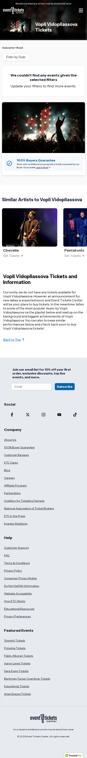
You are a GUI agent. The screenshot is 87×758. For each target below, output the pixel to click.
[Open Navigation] (81, 10)
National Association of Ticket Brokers (29, 508)
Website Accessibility (18, 593)
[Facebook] (12, 415)
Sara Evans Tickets (16, 671)
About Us (10, 440)
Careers (9, 478)
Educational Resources (19, 609)
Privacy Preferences (17, 616)
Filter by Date (15, 57)
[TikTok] (75, 415)
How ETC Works (14, 601)
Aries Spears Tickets (17, 694)
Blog (7, 470)
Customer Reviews (16, 455)
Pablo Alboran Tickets (18, 656)
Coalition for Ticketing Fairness (24, 501)
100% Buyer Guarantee (19, 447)
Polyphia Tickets (14, 648)
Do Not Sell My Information (21, 586)
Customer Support (16, 548)
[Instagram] (43, 415)
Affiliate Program (15, 485)
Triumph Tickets (14, 640)
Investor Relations (15, 523)
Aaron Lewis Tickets (17, 663)
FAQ (7, 555)
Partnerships (12, 493)
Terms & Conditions (17, 563)
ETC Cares (11, 462)
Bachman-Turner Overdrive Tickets (27, 678)
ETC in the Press (14, 516)
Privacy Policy (13, 570)
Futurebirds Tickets (16, 686)
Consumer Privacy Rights (20, 578)
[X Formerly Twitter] (28, 415)
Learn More (42, 167)
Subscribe (65, 387)
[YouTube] (59, 415)
